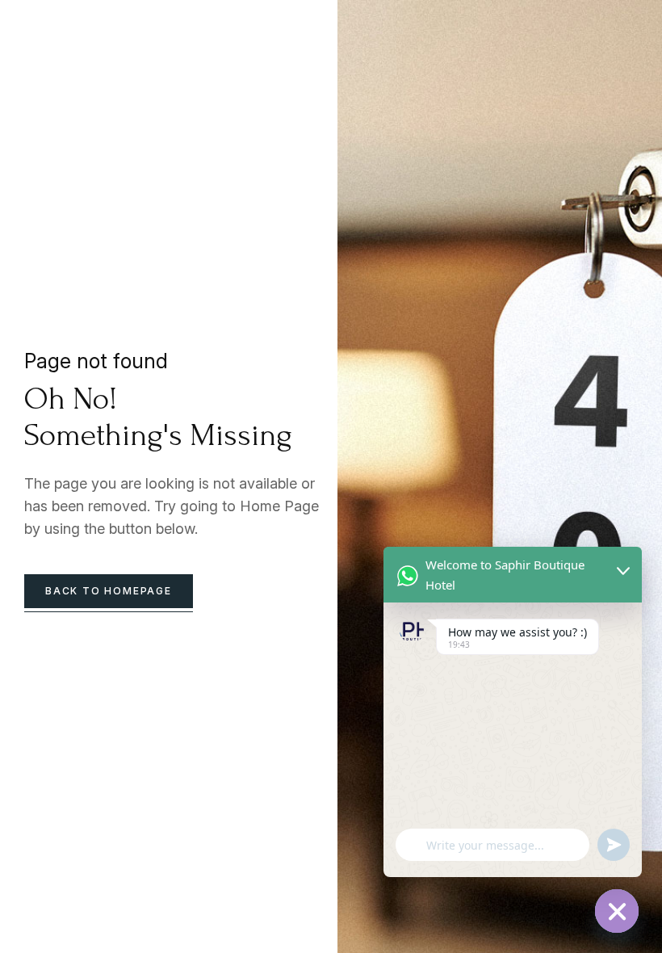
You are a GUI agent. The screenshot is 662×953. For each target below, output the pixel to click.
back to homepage (108, 591)
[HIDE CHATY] (617, 911)
